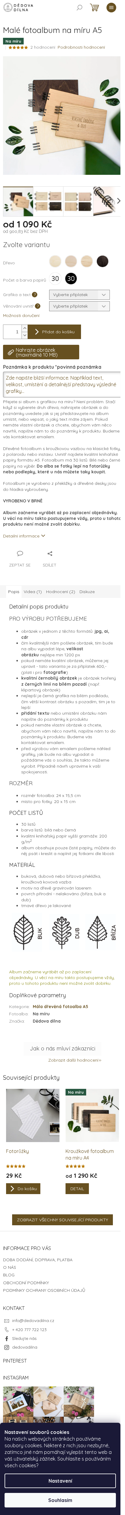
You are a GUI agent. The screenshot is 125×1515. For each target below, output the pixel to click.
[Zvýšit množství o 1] (25, 328)
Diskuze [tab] (87, 591)
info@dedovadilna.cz (33, 1320)
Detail (77, 1188)
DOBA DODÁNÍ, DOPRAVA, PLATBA (38, 1259)
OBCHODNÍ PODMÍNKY (26, 1282)
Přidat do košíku (58, 332)
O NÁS (9, 1267)
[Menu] (111, 8)
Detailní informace (21, 536)
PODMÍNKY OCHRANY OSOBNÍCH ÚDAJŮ (44, 1290)
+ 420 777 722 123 (29, 1329)
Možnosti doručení (21, 315)
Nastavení (60, 1481)
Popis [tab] (13, 591)
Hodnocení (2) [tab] (60, 591)
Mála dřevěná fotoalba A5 (60, 1006)
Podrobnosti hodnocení (81, 47)
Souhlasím (60, 1500)
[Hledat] (79, 8)
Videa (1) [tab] (33, 591)
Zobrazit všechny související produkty (62, 1220)
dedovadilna (24, 1347)
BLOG (9, 1275)
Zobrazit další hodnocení (73, 1060)
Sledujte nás (24, 1338)
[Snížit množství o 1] (25, 335)
